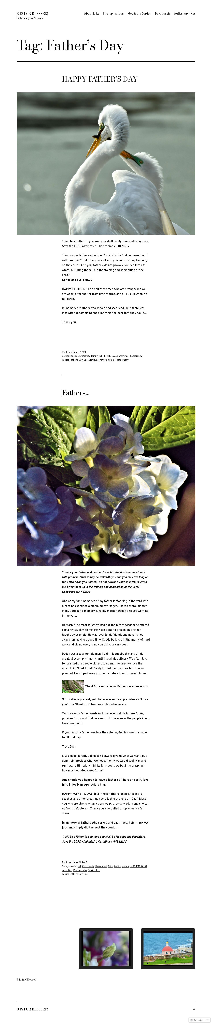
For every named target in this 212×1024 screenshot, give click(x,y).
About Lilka (91, 14)
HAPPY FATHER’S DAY (100, 79)
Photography (135, 356)
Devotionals (162, 14)
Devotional (101, 866)
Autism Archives (184, 14)
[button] (99, 958)
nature (103, 360)
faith (110, 866)
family (94, 356)
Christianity (84, 356)
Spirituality (94, 870)
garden (125, 866)
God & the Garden (139, 14)
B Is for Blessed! (32, 13)
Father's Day (76, 360)
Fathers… (76, 392)
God (86, 360)
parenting (122, 356)
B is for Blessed (26, 980)
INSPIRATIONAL (107, 356)
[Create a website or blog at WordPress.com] (194, 1009)
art (79, 866)
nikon (111, 360)
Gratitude (94, 360)
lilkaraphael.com (113, 14)
